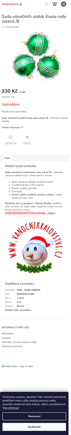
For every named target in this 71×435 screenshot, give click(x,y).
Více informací (10, 408)
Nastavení (34, 416)
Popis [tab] (7, 158)
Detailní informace (11, 127)
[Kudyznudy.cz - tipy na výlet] (17, 366)
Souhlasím (34, 427)
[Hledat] (46, 4)
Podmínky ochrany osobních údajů (19, 342)
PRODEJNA (8, 333)
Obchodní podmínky (12, 346)
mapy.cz (50, 213)
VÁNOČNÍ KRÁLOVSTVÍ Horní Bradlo (25, 213)
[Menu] (63, 4)
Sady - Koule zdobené (28, 289)
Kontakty (6, 338)
